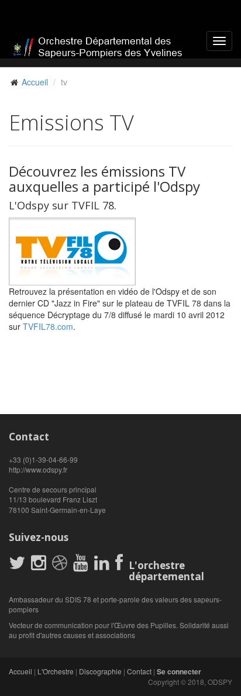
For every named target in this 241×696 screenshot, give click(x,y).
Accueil (35, 82)
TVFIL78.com (48, 326)
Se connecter (179, 671)
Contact (139, 671)
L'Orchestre (55, 671)
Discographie (100, 671)
